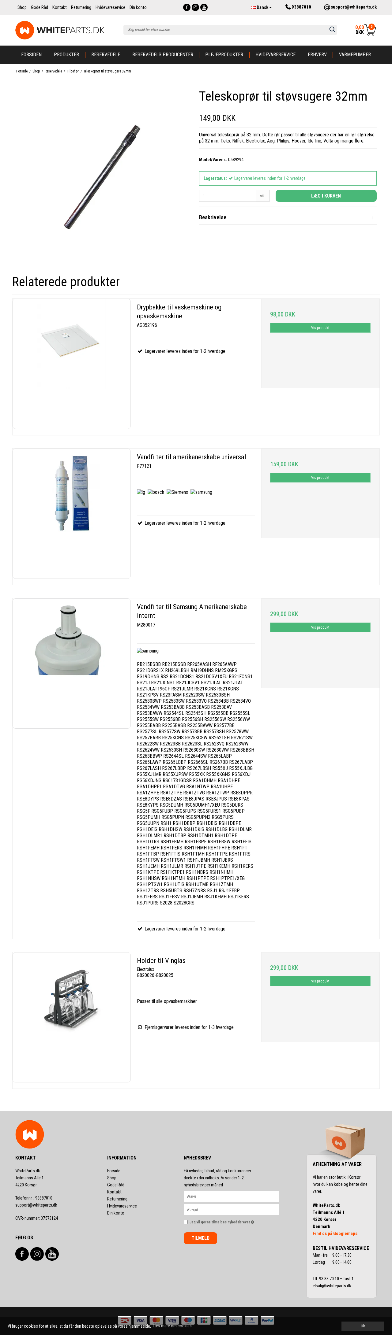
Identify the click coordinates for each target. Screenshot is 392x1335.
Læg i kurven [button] (326, 196)
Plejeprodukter (224, 54)
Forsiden (31, 54)
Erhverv (317, 54)
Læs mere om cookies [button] (172, 1325)
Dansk (262, 7)
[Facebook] (186, 7)
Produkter (66, 54)
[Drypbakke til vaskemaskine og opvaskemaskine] (71, 364)
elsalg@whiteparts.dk (332, 1286)
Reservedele (105, 54)
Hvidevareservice (275, 54)
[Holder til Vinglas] (71, 1017)
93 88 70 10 (329, 1278)
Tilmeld (200, 1238)
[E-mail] (236, 1209)
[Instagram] (195, 7)
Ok (363, 1326)
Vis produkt (320, 328)
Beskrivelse (212, 217)
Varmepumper (355, 54)
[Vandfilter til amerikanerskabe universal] (71, 514)
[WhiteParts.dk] (60, 30)
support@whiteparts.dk (36, 1205)
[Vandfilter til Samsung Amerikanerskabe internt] (71, 663)
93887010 (33, 1198)
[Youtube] (204, 7)
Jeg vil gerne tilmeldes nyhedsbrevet (234, 1220)
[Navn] (236, 1196)
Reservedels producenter (162, 54)
